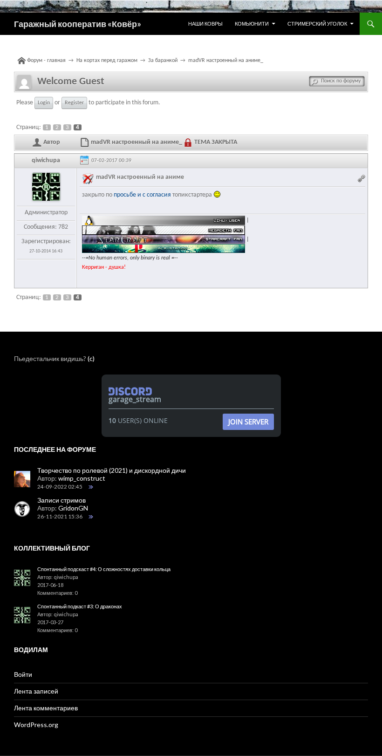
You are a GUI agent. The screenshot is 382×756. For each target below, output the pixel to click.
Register (74, 103)
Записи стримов (61, 500)
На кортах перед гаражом (106, 60)
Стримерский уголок (317, 23)
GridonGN (73, 508)
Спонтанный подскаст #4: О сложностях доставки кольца (104, 569)
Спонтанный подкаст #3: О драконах (79, 606)
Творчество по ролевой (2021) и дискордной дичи (111, 470)
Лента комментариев (46, 708)
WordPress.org (36, 725)
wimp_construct (81, 478)
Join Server (248, 421)
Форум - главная (46, 60)
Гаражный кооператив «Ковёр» (77, 24)
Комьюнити (252, 23)
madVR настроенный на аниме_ (225, 60)
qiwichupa (46, 160)
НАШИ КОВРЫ (205, 23)
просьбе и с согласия (142, 194)
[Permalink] (363, 177)
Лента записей (36, 691)
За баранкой (162, 60)
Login (44, 103)
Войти (23, 674)
